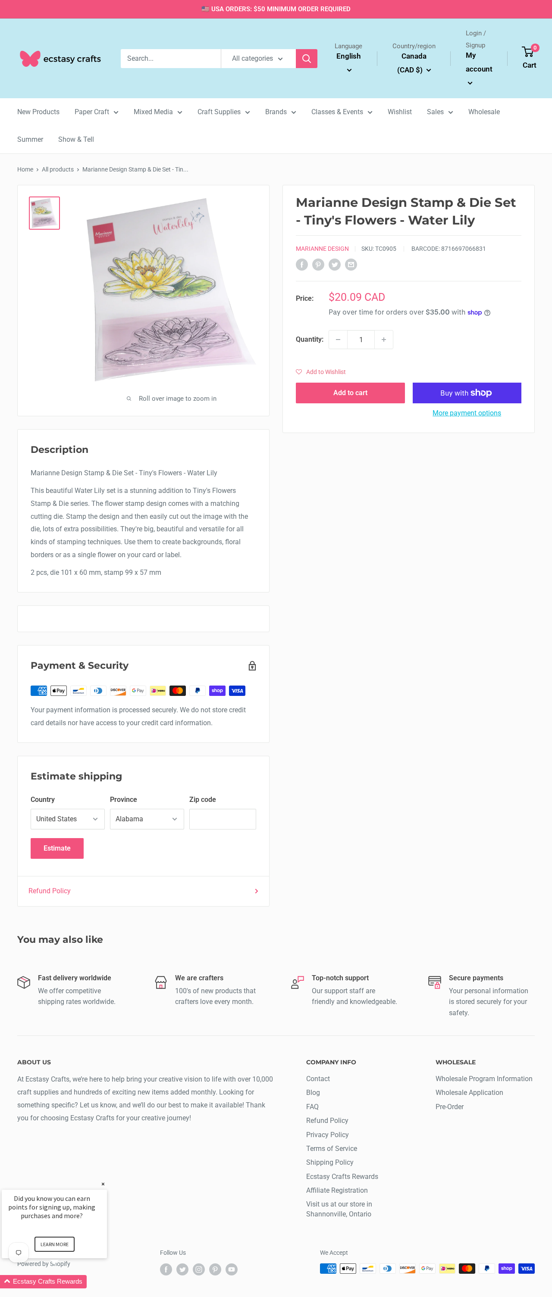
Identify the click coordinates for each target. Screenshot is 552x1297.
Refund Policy (49, 891)
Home (25, 169)
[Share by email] (351, 264)
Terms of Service (331, 1148)
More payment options (467, 413)
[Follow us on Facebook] (166, 1269)
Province (123, 799)
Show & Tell (76, 139)
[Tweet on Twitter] (335, 264)
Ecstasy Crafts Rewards (342, 1176)
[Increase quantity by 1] (384, 339)
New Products (38, 112)
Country (43, 799)
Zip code (202, 799)
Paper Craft (92, 112)
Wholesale (484, 112)
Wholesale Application (469, 1092)
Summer (30, 139)
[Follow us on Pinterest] (215, 1269)
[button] (321, 372)
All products (58, 169)
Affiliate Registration (337, 1190)
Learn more (55, 1244)
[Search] (306, 58)
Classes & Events (337, 112)
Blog (313, 1092)
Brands (276, 112)
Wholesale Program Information (484, 1079)
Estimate (57, 848)
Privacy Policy (327, 1135)
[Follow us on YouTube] (232, 1269)
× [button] (103, 1184)
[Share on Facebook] (302, 264)
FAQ (312, 1107)
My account (479, 62)
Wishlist (400, 112)
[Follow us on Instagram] (199, 1269)
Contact (318, 1079)
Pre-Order (450, 1107)
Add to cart (350, 393)
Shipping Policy (330, 1162)
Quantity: (309, 340)
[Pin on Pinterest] (318, 264)
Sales (435, 112)
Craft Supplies (219, 112)
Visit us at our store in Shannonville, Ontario (339, 1209)
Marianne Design (322, 248)
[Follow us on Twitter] (182, 1269)
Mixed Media (153, 112)
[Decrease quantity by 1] (338, 339)
